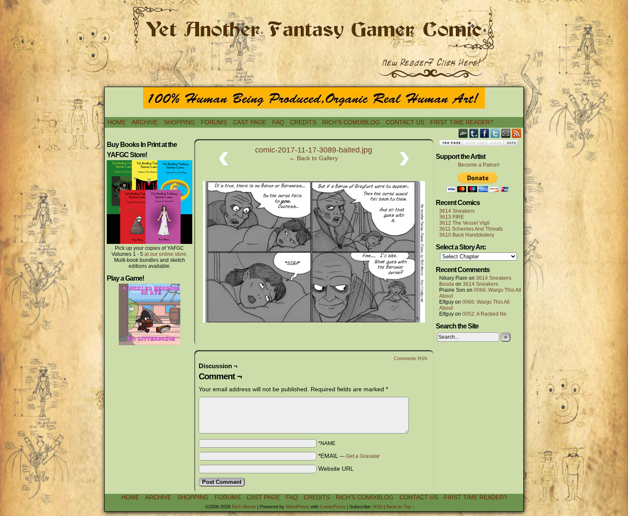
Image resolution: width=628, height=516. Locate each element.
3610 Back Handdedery (466, 235)
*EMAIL (349, 455)
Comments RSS (410, 358)
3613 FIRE (451, 217)
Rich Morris (244, 506)
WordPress (297, 506)
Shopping (179, 122)
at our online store (165, 254)
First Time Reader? (461, 122)
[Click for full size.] (314, 320)
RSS (516, 133)
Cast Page (249, 122)
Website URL (336, 468)
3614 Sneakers (457, 211)
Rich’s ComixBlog (351, 122)
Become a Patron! (478, 165)
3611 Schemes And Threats (471, 229)
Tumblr (474, 133)
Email (506, 133)
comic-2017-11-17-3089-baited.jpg (313, 150)
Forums (214, 122)
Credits (303, 122)
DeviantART (463, 133)
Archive (145, 122)
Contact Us (405, 122)
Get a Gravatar (363, 456)
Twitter (495, 133)
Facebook (484, 133)
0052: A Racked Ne (484, 314)
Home (117, 122)
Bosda (446, 284)
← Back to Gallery (313, 158)
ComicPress (333, 506)
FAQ (278, 122)
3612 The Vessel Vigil (464, 223)
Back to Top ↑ (400, 506)
